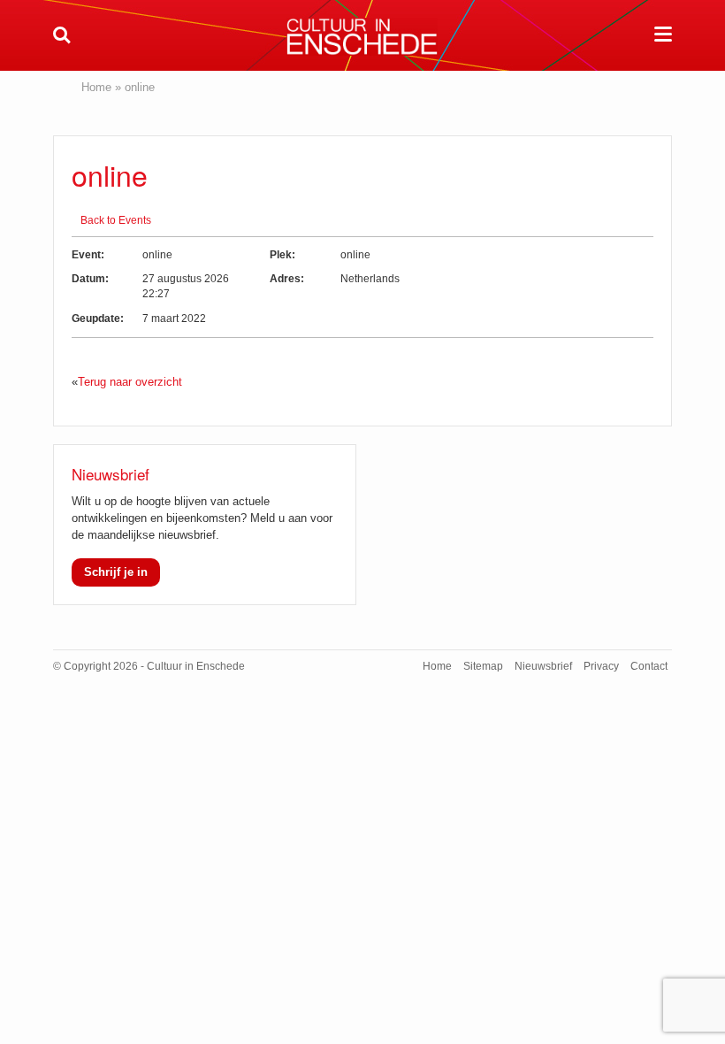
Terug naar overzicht (130, 381)
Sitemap (483, 666)
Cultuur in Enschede (362, 37)
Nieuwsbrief (543, 666)
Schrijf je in (116, 572)
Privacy (601, 666)
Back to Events (115, 220)
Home (96, 87)
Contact (649, 666)
